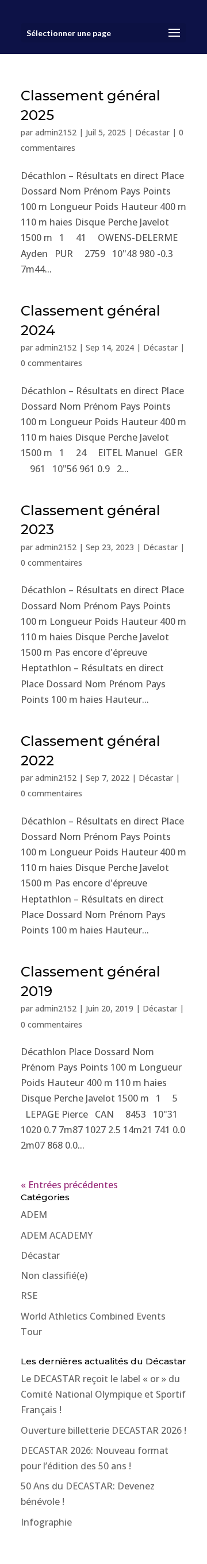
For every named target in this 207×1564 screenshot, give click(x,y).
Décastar (152, 132)
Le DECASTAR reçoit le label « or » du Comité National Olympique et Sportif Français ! (103, 1394)
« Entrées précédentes (69, 1184)
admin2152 (55, 132)
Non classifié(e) (54, 1275)
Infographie (46, 1522)
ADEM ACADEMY (57, 1235)
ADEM (34, 1214)
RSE (29, 1295)
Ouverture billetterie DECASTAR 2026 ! (103, 1430)
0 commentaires (51, 362)
